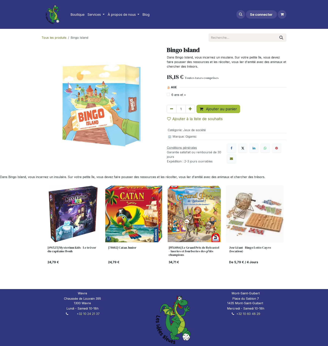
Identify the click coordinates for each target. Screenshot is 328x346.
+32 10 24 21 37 (88, 314)
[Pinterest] (276, 148)
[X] (242, 148)
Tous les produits (54, 37)
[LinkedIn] (254, 148)
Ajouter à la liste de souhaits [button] (197, 119)
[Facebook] (231, 148)
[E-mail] (231, 158)
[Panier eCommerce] (282, 14)
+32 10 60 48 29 (248, 314)
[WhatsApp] (265, 148)
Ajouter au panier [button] (221, 109)
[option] (164, 226)
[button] (240, 14)
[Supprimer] (171, 109)
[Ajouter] (190, 109)
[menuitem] (77, 14)
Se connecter (261, 15)
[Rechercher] (281, 37)
